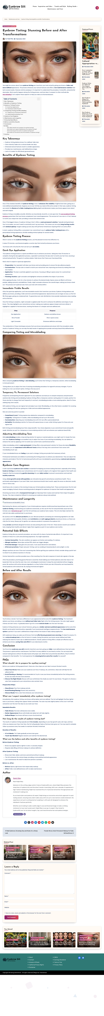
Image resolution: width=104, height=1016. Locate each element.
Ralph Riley (10, 39)
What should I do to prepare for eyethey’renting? (22, 127)
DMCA (56, 957)
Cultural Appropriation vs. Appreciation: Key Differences (14, 944)
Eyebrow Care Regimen (11, 116)
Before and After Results (12, 122)
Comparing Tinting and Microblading (15, 110)
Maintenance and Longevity (13, 118)
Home (35, 6)
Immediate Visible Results (14, 108)
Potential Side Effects (11, 120)
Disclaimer (32, 967)
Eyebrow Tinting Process (12, 105)
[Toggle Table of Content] (38, 99)
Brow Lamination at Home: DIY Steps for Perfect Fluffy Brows (39, 944)
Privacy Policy (58, 965)
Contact (31, 960)
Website (6, 907)
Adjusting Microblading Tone (15, 114)
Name (6, 896)
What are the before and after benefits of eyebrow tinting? (24, 132)
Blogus (36, 972)
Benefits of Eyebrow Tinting (13, 103)
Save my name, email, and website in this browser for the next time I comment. (28, 913)
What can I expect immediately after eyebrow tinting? (23, 129)
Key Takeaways (9, 101)
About (31, 957)
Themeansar (43, 972)
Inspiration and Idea (45, 6)
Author (7, 134)
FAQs (6, 126)
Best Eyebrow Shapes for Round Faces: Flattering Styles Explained (87, 100)
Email (6, 901)
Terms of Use (58, 962)
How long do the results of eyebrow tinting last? (22, 130)
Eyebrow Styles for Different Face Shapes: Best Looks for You (86, 86)
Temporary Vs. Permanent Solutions (16, 112)
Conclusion (8, 124)
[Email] (24, 814)
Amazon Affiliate (34, 962)
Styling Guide (72, 6)
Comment (7, 873)
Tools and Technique (36, 852)
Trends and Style (60, 6)
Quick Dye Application (13, 107)
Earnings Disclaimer (60, 960)
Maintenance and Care (55, 9)
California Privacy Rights (36, 965)
